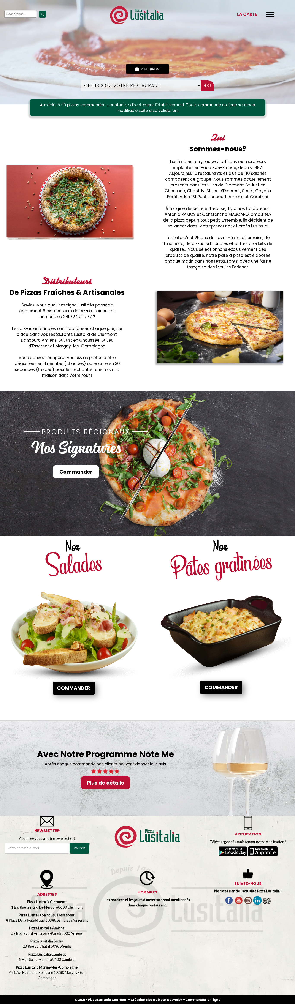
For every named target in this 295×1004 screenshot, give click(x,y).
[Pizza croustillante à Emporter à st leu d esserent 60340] (147, 836)
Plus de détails (105, 782)
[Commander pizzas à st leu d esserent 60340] (137, 15)
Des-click (174, 1000)
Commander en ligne (203, 1000)
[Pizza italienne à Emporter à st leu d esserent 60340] (223, 328)
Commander (75, 471)
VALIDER (79, 848)
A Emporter (150, 68)
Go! (207, 85)
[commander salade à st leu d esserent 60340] (73, 630)
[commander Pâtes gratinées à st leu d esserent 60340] (221, 630)
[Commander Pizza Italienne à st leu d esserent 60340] (72, 203)
